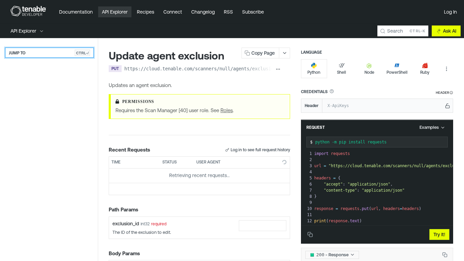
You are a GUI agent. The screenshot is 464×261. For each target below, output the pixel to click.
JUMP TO (49, 52)
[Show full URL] (278, 69)
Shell (341, 72)
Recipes (145, 12)
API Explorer (115, 12)
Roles (226, 110)
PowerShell (397, 72)
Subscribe (253, 12)
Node (369, 72)
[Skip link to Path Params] (104, 210)
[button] (331, 91)
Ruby (424, 72)
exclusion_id (125, 223)
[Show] (447, 106)
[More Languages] (446, 69)
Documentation (76, 12)
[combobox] (262, 225)
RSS (228, 12)
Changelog (203, 12)
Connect (172, 12)
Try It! (439, 234)
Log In (450, 12)
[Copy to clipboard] (287, 69)
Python (313, 72)
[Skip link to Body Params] (104, 253)
